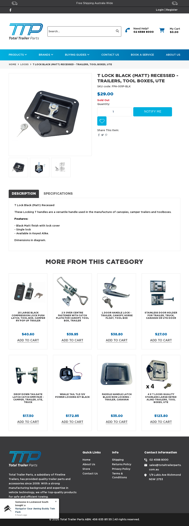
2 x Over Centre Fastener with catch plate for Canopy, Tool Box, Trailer (72, 317)
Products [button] (17, 55)
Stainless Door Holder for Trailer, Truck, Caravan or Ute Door (161, 315)
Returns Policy (121, 464)
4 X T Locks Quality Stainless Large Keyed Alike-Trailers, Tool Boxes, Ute (161, 398)
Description (24, 193)
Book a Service (142, 55)
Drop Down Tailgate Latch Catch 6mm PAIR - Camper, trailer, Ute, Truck (28, 398)
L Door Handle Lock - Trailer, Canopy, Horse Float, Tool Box (117, 315)
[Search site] (117, 31)
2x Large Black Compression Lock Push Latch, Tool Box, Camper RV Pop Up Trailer (28, 317)
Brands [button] (45, 55)
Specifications (58, 193)
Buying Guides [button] (76, 55)
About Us (173, 55)
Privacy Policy (121, 469)
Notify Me (152, 111)
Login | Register (167, 10)
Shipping (118, 460)
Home (86, 460)
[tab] (24, 194)
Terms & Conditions (119, 476)
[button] (101, 121)
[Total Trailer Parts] (26, 31)
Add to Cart (28, 340)
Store (86, 469)
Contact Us (110, 55)
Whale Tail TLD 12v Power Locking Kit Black (72, 395)
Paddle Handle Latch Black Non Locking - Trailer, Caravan (117, 397)
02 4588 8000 (143, 32)
